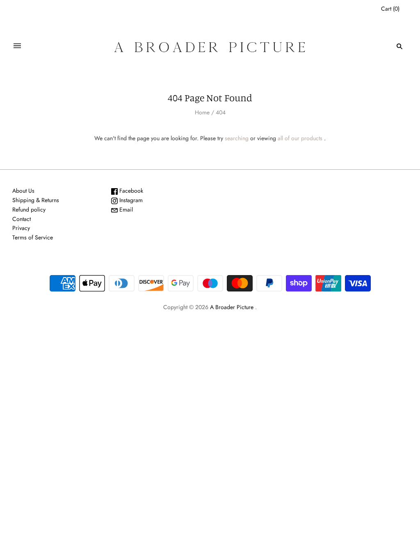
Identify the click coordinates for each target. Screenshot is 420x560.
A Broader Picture (231, 307)
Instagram (130, 200)
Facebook (130, 191)
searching (237, 138)
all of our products (300, 138)
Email (125, 209)
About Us (23, 191)
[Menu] (17, 46)
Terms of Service (32, 237)
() (390, 9)
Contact (21, 219)
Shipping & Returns (35, 200)
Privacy (21, 228)
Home (202, 112)
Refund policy (29, 209)
